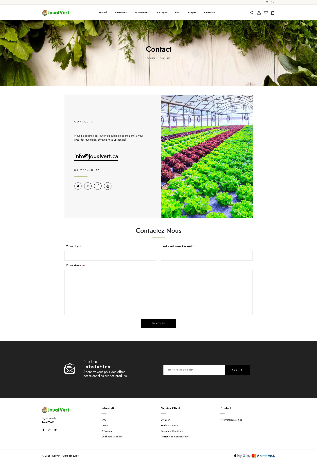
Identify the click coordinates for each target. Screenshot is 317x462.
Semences (121, 12)
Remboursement (169, 425)
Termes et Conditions (172, 431)
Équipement (141, 12)
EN (272, 2)
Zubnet (76, 455)
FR (267, 2)
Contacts (209, 12)
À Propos (161, 12)
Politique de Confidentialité (175, 436)
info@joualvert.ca (96, 156)
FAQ (177, 12)
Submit (237, 369)
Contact (105, 425)
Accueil (102, 12)
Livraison (165, 420)
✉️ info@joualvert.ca (231, 420)
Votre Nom (72, 246)
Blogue (192, 12)
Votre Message (75, 265)
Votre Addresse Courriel (177, 246)
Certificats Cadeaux (112, 436)
